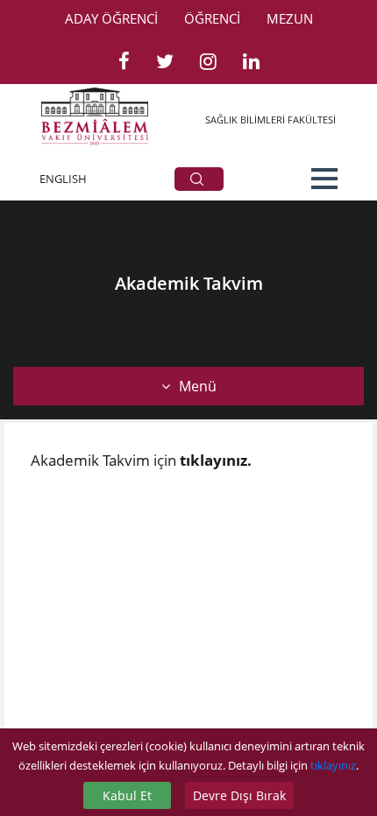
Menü (198, 386)
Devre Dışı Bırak (239, 795)
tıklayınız (333, 765)
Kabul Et (127, 795)
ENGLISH (63, 178)
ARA (199, 179)
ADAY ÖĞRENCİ (111, 18)
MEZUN (290, 18)
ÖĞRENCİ (212, 18)
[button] (324, 178)
